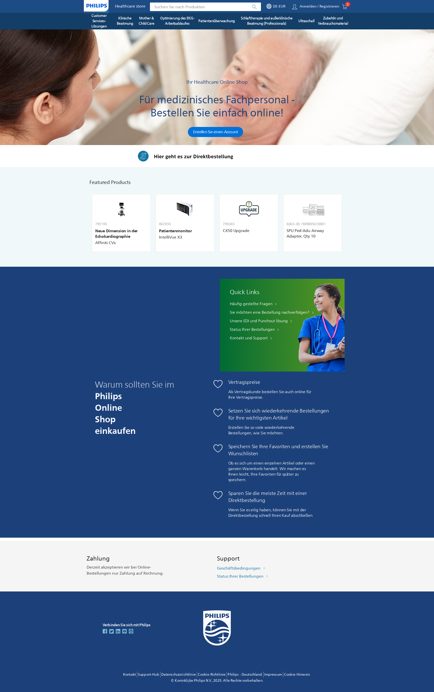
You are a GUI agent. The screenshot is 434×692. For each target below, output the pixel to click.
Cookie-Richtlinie (212, 674)
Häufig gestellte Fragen (251, 304)
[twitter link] (111, 631)
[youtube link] (124, 631)
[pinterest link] (131, 631)
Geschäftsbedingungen (238, 568)
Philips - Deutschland (245, 674)
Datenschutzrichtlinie (178, 674)
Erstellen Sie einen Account (215, 132)
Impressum (273, 674)
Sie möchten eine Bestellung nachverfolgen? (269, 312)
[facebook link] (105, 631)
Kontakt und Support (249, 338)
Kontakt (129, 674)
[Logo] (96, 6)
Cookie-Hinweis (297, 674)
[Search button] (254, 7)
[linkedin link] (118, 631)
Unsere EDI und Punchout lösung (259, 321)
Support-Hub (148, 674)
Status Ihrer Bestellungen (252, 329)
